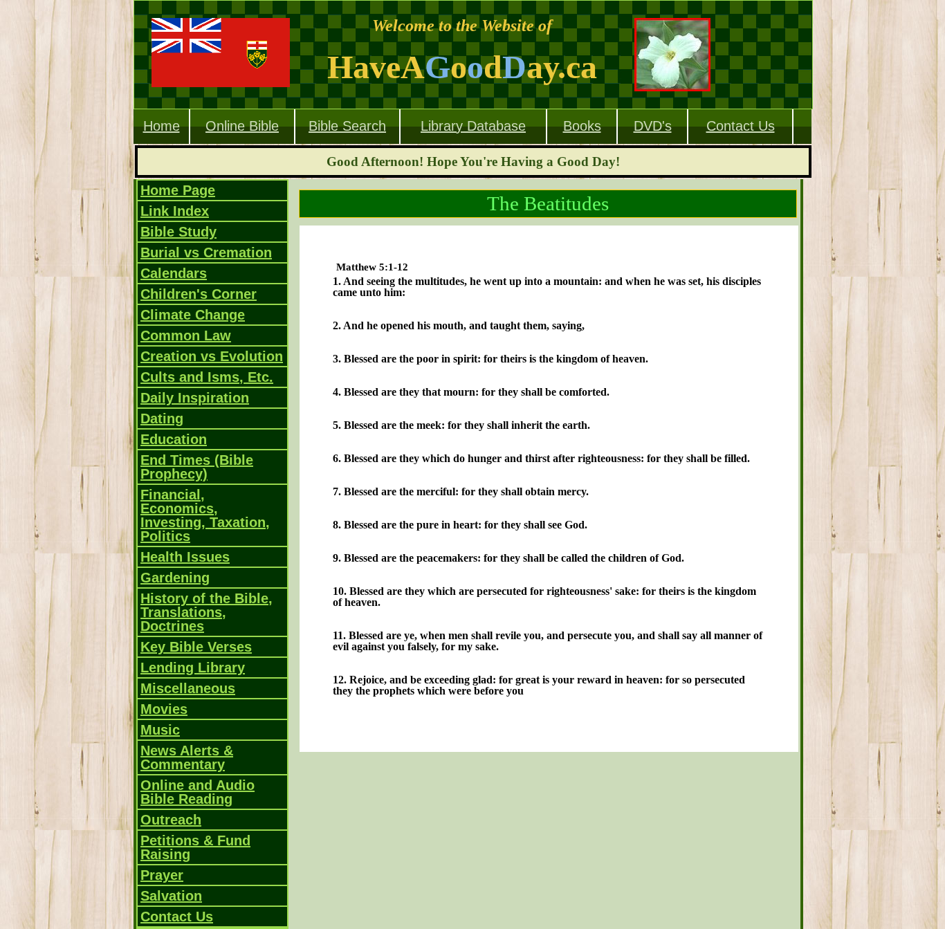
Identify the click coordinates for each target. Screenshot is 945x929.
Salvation (171, 895)
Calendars (173, 273)
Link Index (174, 211)
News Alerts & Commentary (186, 757)
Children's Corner (198, 294)
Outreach (170, 819)
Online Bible (242, 126)
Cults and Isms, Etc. (206, 377)
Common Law (185, 335)
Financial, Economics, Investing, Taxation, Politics (205, 515)
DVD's (653, 126)
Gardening (175, 577)
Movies (163, 709)
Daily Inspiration (194, 397)
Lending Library (192, 667)
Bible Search (347, 126)
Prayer (161, 875)
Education (173, 439)
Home (161, 126)
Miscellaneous (187, 688)
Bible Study (178, 231)
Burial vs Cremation (206, 252)
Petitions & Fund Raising (195, 847)
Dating (161, 418)
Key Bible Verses (196, 646)
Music (160, 729)
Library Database (473, 126)
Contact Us (740, 126)
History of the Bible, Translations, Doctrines (206, 612)
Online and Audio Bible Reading (197, 792)
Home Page (177, 190)
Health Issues (185, 556)
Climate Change (192, 314)
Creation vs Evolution (211, 356)
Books (582, 126)
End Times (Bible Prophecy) (196, 466)
